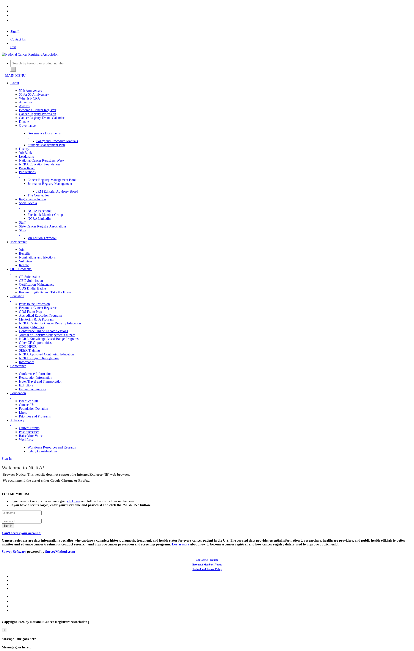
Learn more (180, 544)
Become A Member (202, 564)
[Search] (13, 69)
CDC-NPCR (28, 346)
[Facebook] (11, 6)
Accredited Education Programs (40, 315)
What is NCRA (29, 98)
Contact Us (26, 404)
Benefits (24, 253)
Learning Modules (31, 327)
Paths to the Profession (34, 304)
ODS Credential (21, 269)
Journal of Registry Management (50, 183)
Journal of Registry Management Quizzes (47, 335)
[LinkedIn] (11, 15)
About (14, 83)
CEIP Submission (31, 280)
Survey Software (14, 551)
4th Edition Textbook (42, 238)
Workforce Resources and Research (52, 447)
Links (23, 412)
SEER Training (29, 350)
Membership (18, 242)
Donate (24, 121)
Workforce (26, 439)
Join (22, 249)
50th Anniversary (30, 90)
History (24, 149)
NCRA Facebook (40, 211)
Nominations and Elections (37, 257)
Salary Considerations (42, 451)
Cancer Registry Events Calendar (41, 118)
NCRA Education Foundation (39, 164)
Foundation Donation (33, 408)
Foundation (18, 393)
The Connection (39, 195)
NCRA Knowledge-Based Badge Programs (48, 339)
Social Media (28, 203)
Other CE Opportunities (35, 342)
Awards (24, 106)
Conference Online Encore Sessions (43, 331)
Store (22, 230)
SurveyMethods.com (60, 551)
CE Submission (29, 277)
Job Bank (25, 152)
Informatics (26, 362)
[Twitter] (11, 11)
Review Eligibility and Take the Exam (45, 292)
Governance (27, 125)
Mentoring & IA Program (36, 319)
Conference (18, 366)
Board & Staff (28, 401)
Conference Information (35, 373)
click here (73, 501)
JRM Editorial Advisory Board (57, 191)
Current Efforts (29, 428)
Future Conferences (32, 389)
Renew (24, 265)
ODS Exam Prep (30, 311)
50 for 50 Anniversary (34, 94)
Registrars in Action (32, 199)
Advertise (25, 102)
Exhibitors (26, 385)
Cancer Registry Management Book (52, 180)
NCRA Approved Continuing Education (46, 354)
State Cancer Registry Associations (42, 226)
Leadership (26, 156)
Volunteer (25, 261)
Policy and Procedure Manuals (57, 141)
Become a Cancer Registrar (37, 110)
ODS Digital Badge (32, 288)
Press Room (27, 168)
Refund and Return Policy (207, 569)
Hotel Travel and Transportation (40, 381)
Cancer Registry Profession (37, 114)
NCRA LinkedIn (39, 218)
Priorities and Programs (35, 416)
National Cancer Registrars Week (41, 160)
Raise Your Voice (30, 436)
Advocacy (17, 420)
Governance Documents (44, 133)
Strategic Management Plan (46, 145)
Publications (27, 172)
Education (17, 296)
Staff (22, 222)
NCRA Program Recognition (39, 358)
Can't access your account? (21, 533)
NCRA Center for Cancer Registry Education (50, 323)
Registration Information (35, 377)
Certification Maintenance (36, 284)
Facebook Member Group (45, 214)
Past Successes (29, 432)
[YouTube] (11, 20)
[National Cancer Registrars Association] (30, 54)
